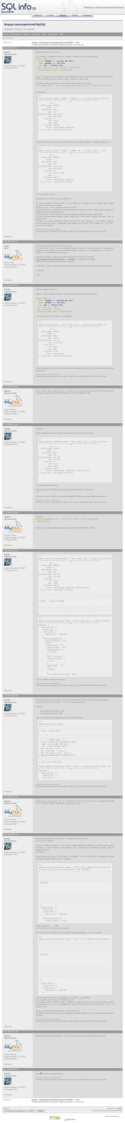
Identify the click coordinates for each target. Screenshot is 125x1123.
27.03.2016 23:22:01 (10, 797)
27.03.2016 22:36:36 (10, 696)
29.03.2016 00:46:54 (10, 1069)
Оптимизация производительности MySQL (56, 42)
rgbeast (7, 391)
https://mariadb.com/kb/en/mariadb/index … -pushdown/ (55, 259)
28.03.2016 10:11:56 (10, 1032)
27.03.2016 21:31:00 (10, 512)
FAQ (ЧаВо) (35, 34)
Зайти (61, 34)
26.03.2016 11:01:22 (10, 242)
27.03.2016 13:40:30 (10, 285)
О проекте (87, 15)
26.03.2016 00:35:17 (10, 48)
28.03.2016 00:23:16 (10, 834)
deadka (7, 52)
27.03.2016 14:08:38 (10, 387)
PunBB (119, 1108)
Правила (26, 34)
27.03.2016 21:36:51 (10, 550)
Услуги (75, 15)
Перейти (6, 1108)
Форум (63, 15)
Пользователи (15, 34)
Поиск (44, 34)
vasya (6, 246)
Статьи (50, 15)
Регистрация (52, 34)
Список (6, 34)
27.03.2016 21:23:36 (10, 424)
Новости (38, 15)
